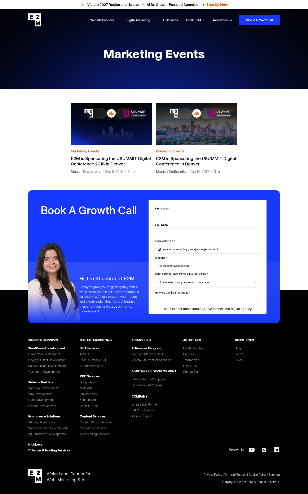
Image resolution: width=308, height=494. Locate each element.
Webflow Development (43, 388)
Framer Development (42, 406)
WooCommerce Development (48, 428)
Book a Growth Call (259, 20)
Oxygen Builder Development (47, 360)
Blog (238, 348)
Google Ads (87, 382)
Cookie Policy (258, 474)
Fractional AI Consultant (147, 354)
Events (239, 354)
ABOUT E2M (192, 340)
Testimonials (191, 360)
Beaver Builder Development (47, 366)
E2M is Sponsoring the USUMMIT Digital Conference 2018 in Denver (111, 161)
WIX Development (40, 394)
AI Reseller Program (146, 348)
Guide (239, 360)
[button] (117, 20)
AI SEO (84, 354)
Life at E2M (190, 366)
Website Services (43, 340)
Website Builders (40, 382)
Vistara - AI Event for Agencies (151, 360)
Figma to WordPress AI (147, 385)
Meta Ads (86, 388)
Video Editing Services (94, 434)
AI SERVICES (141, 340)
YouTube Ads (88, 400)
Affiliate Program (142, 416)
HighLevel (35, 444)
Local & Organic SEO (93, 360)
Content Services (93, 416)
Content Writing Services (96, 422)
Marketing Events (85, 151)
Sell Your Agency (143, 410)
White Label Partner (145, 404)
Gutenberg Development (44, 371)
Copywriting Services (93, 428)
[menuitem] (104, 20)
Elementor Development (44, 354)
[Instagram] (264, 449)
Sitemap (274, 474)
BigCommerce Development (47, 434)
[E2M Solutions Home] (34, 19)
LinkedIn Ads (88, 394)
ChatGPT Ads (89, 406)
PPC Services (90, 376)
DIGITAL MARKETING (96, 340)
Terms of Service (235, 474)
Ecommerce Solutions (44, 416)
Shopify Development (42, 422)
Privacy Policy (213, 474)
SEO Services (89, 348)
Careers (188, 354)
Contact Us (190, 371)
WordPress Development (46, 348)
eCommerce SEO (91, 366)
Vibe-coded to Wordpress (149, 379)
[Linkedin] (277, 449)
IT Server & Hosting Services (49, 450)
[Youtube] (252, 449)
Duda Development (41, 400)
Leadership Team (194, 348)
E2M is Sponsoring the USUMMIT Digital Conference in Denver (196, 161)
